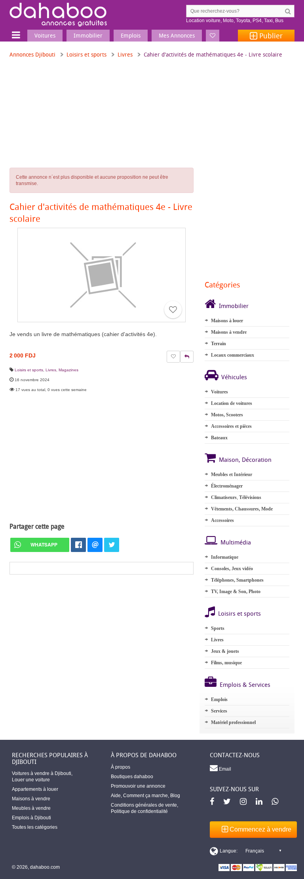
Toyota (243, 20)
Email (224, 769)
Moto (228, 20)
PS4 (257, 20)
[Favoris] (212, 36)
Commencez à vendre (259, 829)
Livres (125, 54)
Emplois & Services (245, 684)
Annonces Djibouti (32, 54)
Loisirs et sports (86, 54)
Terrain (218, 343)
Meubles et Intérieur (231, 474)
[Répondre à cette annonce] (187, 357)
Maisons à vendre (229, 332)
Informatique (224, 557)
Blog (175, 795)
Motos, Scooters (227, 415)
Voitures (219, 392)
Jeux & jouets (225, 651)
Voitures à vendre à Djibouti (41, 773)
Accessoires (222, 520)
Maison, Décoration (245, 459)
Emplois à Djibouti (31, 817)
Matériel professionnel (233, 722)
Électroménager (227, 486)
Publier (270, 35)
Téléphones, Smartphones (237, 580)
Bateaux (219, 437)
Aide (116, 795)
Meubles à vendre (31, 808)
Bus (279, 20)
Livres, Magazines (62, 370)
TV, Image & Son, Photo (235, 591)
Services (219, 711)
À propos (120, 767)
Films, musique (226, 662)
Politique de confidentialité (139, 811)
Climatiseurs (224, 497)
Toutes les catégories (34, 827)
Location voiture (203, 20)
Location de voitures (231, 403)
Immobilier (234, 306)
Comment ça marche (145, 795)
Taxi (268, 20)
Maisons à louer (227, 320)
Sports (217, 628)
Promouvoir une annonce (138, 786)
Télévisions (250, 497)
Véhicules (234, 377)
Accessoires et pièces (231, 426)
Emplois (219, 699)
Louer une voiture (31, 780)
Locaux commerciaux (232, 355)
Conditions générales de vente (144, 805)
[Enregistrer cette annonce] (173, 309)
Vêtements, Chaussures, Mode (242, 509)
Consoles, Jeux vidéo (232, 568)
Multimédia (235, 542)
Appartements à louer (35, 789)
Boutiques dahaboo (132, 776)
